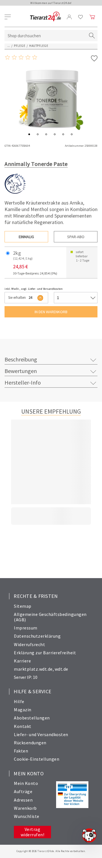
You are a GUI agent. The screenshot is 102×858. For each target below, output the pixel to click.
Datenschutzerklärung (37, 636)
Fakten (21, 751)
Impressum (25, 628)
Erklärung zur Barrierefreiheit (45, 652)
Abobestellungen (32, 718)
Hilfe (19, 701)
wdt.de (61, 669)
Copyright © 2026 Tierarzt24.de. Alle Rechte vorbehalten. (51, 851)
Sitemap (22, 606)
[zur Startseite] (45, 16)
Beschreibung (21, 359)
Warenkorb (25, 808)
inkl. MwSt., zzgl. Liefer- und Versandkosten (34, 289)
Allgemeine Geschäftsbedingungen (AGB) (50, 616)
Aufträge (23, 791)
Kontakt (22, 726)
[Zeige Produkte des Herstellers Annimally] (15, 192)
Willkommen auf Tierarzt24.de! (51, 3)
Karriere (22, 661)
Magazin (22, 709)
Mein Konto (26, 783)
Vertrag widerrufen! (32, 831)
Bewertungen (21, 370)
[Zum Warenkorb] (92, 17)
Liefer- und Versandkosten (41, 734)
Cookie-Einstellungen (36, 759)
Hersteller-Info (23, 382)
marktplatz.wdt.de (33, 669)
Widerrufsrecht (29, 644)
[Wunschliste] (80, 17)
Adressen (23, 800)
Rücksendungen (30, 742)
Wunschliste (26, 816)
